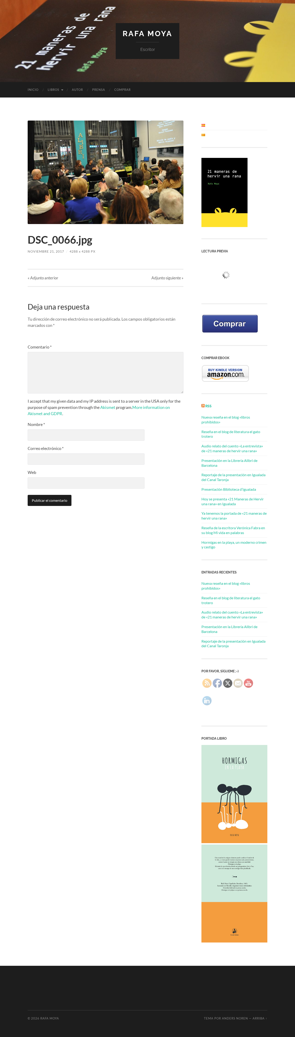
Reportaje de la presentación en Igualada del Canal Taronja (233, 643)
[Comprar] (230, 332)
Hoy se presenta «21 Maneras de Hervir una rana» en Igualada (232, 501)
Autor (77, 90)
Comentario (40, 346)
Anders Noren (235, 1018)
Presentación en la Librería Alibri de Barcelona (229, 629)
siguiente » (167, 277)
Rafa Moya (147, 33)
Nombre (36, 424)
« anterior (43, 277)
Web (32, 472)
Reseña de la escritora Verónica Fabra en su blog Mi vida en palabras (233, 530)
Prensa (98, 90)
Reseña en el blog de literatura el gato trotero (230, 600)
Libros (53, 90)
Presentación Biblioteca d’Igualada (228, 489)
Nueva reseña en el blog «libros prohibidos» (225, 585)
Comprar (122, 90)
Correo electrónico (46, 448)
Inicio (33, 90)
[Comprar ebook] (225, 380)
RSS (208, 406)
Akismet (107, 407)
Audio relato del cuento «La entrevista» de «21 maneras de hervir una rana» (232, 448)
